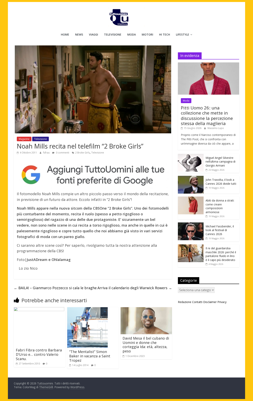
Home (65, 34)
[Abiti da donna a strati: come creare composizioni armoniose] (191, 198)
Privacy (222, 302)
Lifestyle (182, 34)
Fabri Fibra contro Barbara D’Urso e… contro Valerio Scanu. (39, 354)
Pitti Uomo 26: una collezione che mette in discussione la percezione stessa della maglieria (207, 115)
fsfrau (46, 152)
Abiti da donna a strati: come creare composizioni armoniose (220, 206)
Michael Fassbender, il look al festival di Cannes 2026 (220, 230)
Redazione (184, 302)
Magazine (24, 139)
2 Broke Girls (82, 152)
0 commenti (62, 152)
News (79, 34)
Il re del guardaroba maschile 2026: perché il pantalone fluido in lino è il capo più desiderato (221, 254)
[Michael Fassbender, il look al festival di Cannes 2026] (191, 224)
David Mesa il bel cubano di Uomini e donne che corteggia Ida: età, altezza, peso (146, 344)
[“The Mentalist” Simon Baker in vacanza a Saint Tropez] (87, 309)
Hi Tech (164, 34)
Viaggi (93, 34)
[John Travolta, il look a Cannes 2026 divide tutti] (191, 178)
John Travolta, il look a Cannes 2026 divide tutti (221, 181)
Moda (131, 34)
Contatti (197, 302)
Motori (147, 34)
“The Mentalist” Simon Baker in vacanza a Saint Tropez (89, 355)
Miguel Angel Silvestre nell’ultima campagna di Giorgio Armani (220, 161)
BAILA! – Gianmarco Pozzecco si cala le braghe (55, 287)
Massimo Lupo (216, 128)
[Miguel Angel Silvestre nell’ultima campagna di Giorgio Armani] (191, 156)
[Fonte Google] (93, 175)
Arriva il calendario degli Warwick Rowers (134, 287)
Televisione (112, 34)
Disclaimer (210, 302)
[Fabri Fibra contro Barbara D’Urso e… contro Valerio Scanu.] (39, 309)
